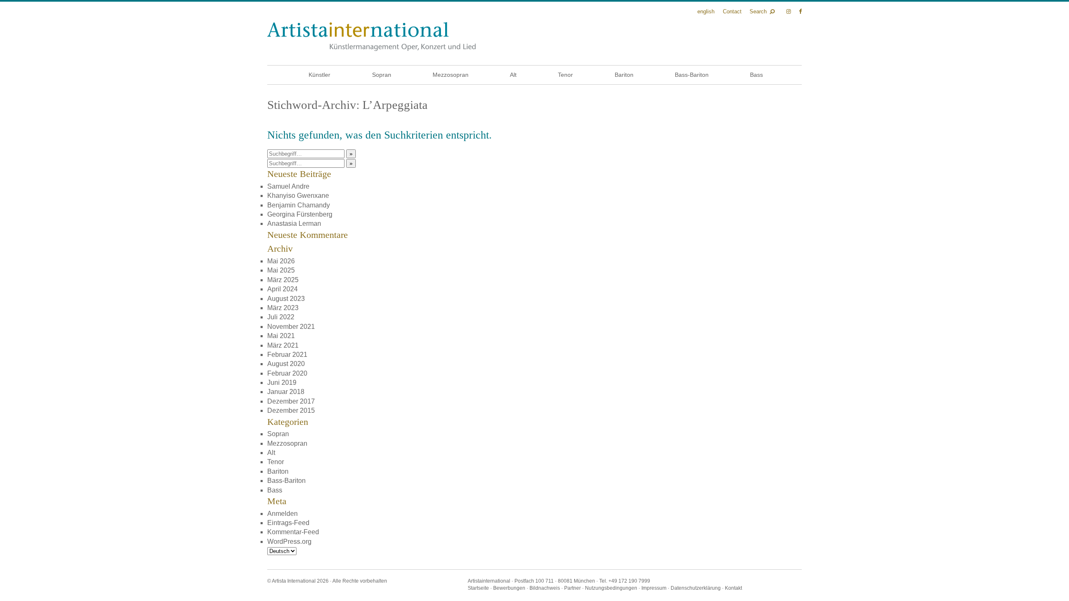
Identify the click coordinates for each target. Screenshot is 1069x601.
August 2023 (286, 298)
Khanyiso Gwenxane (298, 195)
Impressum (653, 588)
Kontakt (733, 588)
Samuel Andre (288, 186)
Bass (756, 74)
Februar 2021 (287, 354)
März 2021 (283, 345)
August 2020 (286, 363)
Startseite (478, 588)
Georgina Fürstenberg (299, 214)
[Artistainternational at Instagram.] (789, 11)
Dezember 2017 (291, 401)
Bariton (624, 74)
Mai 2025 (281, 270)
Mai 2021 (281, 335)
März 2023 (283, 307)
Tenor (565, 74)
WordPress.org (289, 541)
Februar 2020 (287, 373)
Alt (513, 74)
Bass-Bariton (692, 74)
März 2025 (283, 279)
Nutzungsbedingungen (611, 588)
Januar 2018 (285, 391)
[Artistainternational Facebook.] (800, 11)
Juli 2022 (280, 317)
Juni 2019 (281, 382)
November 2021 (291, 326)
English (705, 11)
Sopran (381, 74)
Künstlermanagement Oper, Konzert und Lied (371, 36)
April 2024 (282, 289)
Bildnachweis (544, 588)
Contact (732, 11)
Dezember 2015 (291, 410)
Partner (572, 588)
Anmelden (282, 513)
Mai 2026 (281, 261)
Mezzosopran (451, 74)
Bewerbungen (509, 588)
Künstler (319, 74)
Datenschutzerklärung (696, 588)
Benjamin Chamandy (298, 205)
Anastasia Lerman (294, 223)
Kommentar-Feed (293, 531)
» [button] (351, 154)
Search (758, 11)
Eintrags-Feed (288, 522)
